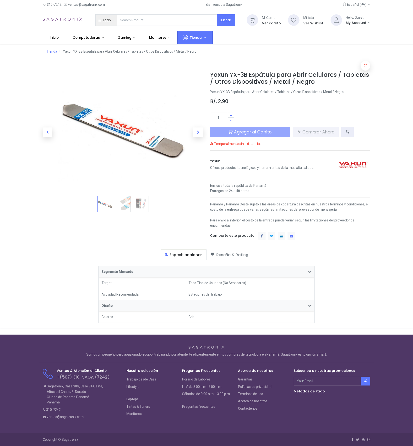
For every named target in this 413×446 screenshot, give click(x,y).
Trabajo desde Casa (141, 379)
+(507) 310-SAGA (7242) (83, 377)
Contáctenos (247, 408)
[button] (356, 4)
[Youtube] (363, 439)
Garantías (245, 379)
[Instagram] (368, 439)
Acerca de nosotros (252, 401)
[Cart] (252, 20)
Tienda (52, 51)
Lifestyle (132, 387)
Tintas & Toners (138, 406)
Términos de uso (250, 394)
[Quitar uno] (231, 120)
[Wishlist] (293, 20)
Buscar (226, 20)
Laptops (132, 399)
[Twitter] (357, 439)
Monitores (134, 414)
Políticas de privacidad (255, 387)
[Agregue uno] (231, 114)
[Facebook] (352, 439)
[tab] (183, 254)
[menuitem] (54, 37)
